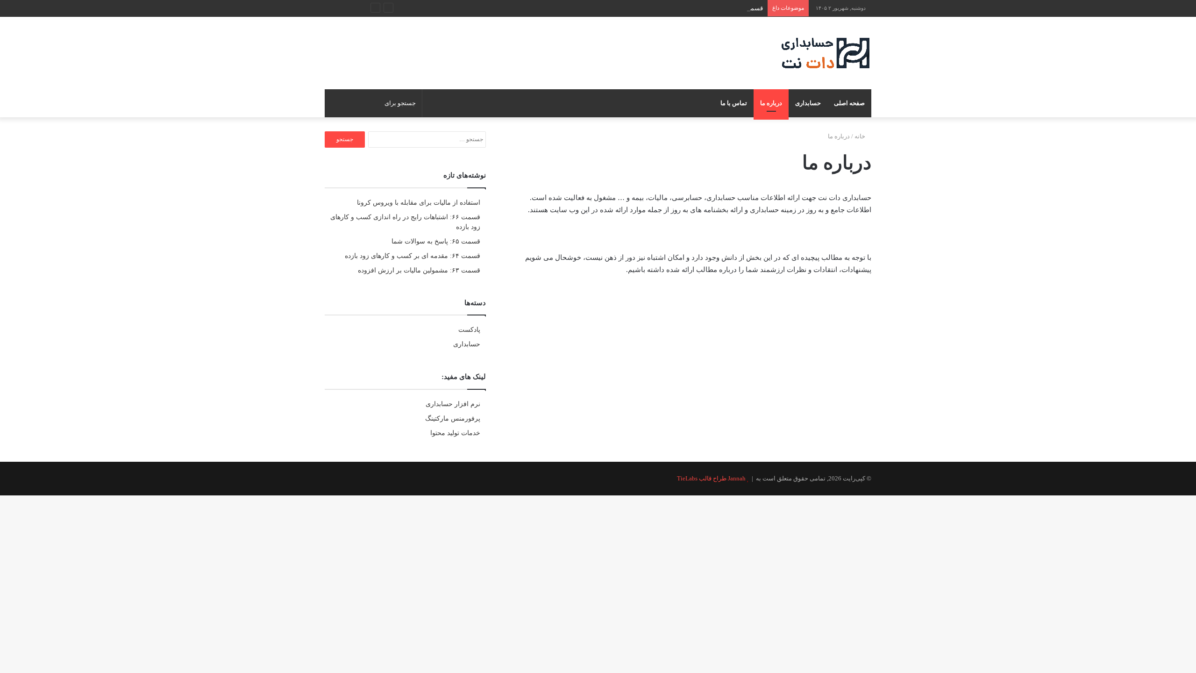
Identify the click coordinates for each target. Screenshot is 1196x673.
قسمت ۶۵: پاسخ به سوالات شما (436, 241)
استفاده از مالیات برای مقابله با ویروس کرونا (418, 202)
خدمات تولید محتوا (455, 433)
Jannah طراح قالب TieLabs (711, 478)
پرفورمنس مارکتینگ (452, 418)
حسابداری (808, 103)
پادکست (469, 329)
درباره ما (771, 103)
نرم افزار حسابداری (453, 404)
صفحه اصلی (849, 103)
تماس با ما (733, 103)
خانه (860, 136)
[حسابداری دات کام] (825, 53)
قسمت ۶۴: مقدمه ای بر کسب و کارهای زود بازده (412, 255)
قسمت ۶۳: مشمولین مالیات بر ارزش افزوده (419, 270)
